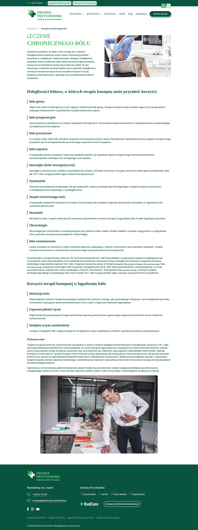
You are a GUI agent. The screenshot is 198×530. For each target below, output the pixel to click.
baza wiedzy (75, 13)
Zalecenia (31, 28)
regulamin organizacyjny (107, 517)
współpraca (141, 13)
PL (163, 5)
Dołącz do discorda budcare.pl (122, 504)
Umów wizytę (160, 13)
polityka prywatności (37, 517)
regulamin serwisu (56, 517)
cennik (122, 13)
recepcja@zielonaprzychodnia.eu (49, 500)
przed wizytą (110, 13)
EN (169, 5)
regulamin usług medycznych (80, 517)
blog (130, 13)
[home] (44, 13)
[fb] (29, 509)
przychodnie (92, 13)
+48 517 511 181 (36, 3)
